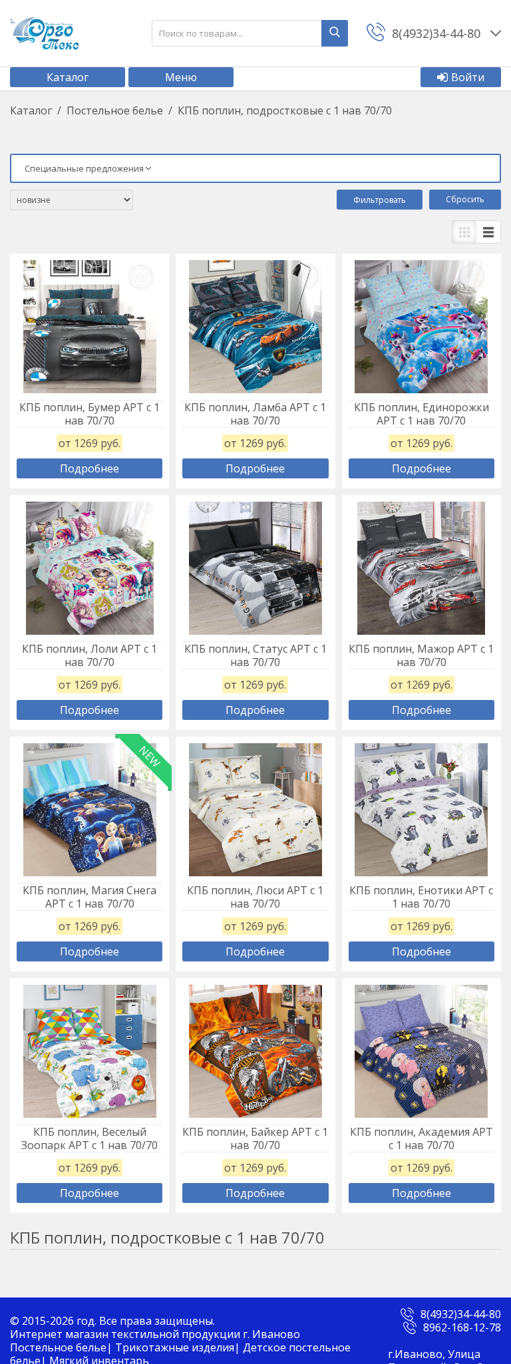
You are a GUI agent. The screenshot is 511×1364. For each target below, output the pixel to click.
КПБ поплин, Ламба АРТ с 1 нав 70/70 (255, 414)
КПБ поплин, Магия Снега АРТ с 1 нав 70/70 (89, 897)
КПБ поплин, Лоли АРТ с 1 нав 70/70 (89, 655)
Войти (467, 77)
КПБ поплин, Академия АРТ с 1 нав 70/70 (421, 1138)
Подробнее (89, 468)
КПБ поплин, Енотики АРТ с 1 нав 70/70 (421, 897)
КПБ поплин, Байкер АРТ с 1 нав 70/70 (255, 1138)
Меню (181, 77)
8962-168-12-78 (462, 1327)
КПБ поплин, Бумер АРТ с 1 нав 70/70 (89, 414)
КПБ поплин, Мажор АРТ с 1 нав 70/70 (421, 655)
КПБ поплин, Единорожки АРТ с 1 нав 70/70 (421, 414)
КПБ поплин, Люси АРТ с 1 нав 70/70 (255, 897)
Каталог (67, 77)
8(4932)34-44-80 (461, 1314)
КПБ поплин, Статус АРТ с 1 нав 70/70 (255, 655)
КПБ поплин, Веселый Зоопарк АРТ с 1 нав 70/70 (89, 1138)
